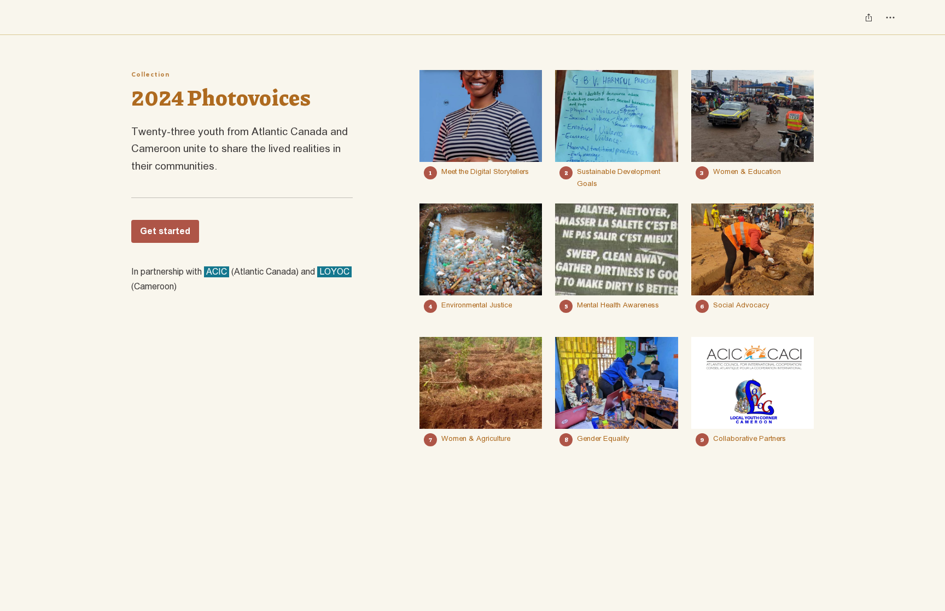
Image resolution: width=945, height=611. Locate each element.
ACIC (216, 271)
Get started (165, 231)
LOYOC (334, 271)
